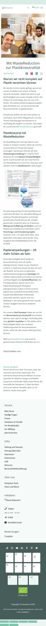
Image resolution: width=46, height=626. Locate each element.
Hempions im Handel (13, 422)
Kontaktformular (15, 522)
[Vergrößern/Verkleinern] (32, 621)
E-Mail (10, 517)
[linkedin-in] (23, 548)
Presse (7, 418)
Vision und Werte (11, 487)
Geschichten (8, 73)
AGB (6, 461)
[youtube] (18, 548)
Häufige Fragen (10, 415)
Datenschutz (9, 458)
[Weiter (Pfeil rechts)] (13, 625)
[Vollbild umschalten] (23, 621)
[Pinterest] (32, 73)
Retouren (8, 465)
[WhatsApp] (41, 73)
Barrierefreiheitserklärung (15, 468)
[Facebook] (27, 73)
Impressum (9, 454)
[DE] (35, 7)
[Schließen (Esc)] (4, 621)
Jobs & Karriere (10, 433)
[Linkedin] (37, 73)
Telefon (11, 509)
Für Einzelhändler (11, 425)
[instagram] (13, 548)
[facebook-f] (28, 548)
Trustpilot (8, 536)
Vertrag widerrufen (12, 451)
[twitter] (38, 548)
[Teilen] (13, 621)
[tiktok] (8, 548)
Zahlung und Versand (13, 447)
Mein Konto (9, 411)
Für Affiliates (9, 429)
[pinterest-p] (33, 548)
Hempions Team (11, 483)
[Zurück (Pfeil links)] (4, 625)
